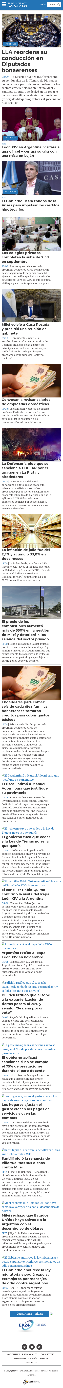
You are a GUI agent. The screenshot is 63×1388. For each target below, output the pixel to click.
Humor (44, 1358)
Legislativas (47, 1354)
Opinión (32, 1358)
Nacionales (13, 1354)
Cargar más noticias (29, 1313)
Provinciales (29, 1354)
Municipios (19, 1358)
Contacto (30, 1363)
